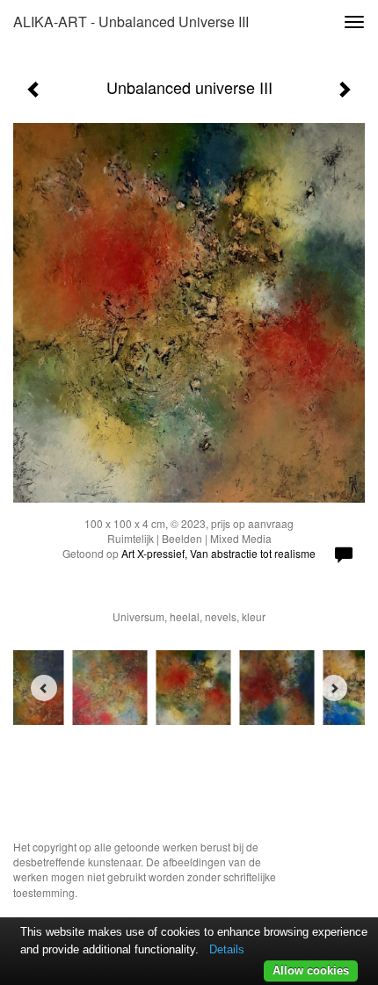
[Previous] (44, 688)
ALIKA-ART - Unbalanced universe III (131, 21)
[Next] (334, 688)
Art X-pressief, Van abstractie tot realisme (218, 553)
